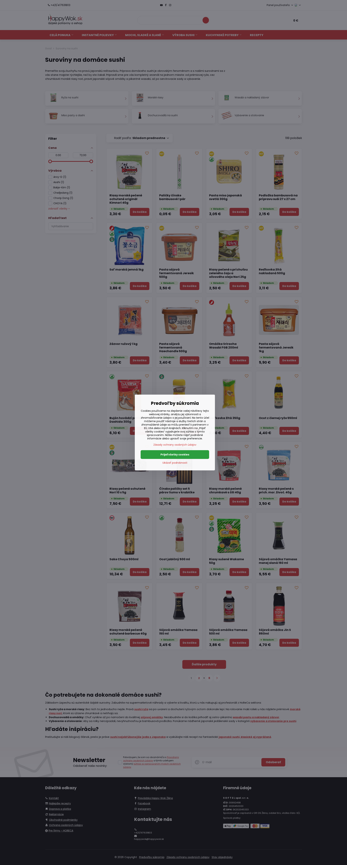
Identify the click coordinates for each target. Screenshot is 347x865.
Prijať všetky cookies (174, 454)
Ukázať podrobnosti (174, 463)
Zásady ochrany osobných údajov (174, 445)
